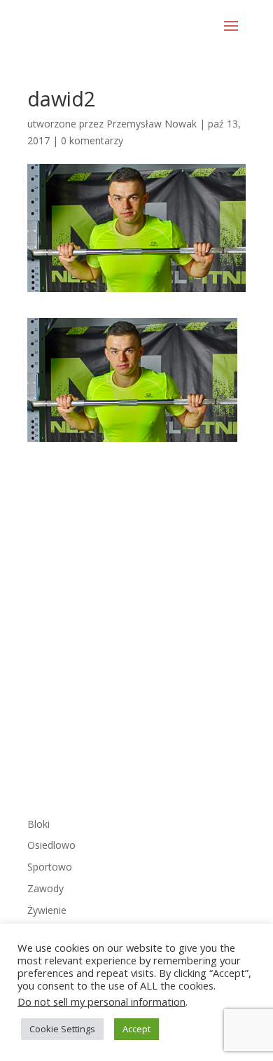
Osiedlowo (51, 845)
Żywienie (46, 910)
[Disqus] (136, 617)
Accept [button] (136, 1028)
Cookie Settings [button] (62, 1028)
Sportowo (49, 866)
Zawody (45, 888)
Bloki (38, 824)
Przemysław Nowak (151, 123)
